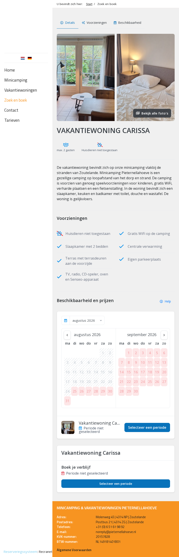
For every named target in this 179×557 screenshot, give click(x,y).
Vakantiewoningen (20, 90)
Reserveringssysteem (20, 551)
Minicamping (15, 80)
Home (9, 70)
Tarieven (11, 120)
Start (89, 4)
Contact (11, 110)
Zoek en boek (15, 100)
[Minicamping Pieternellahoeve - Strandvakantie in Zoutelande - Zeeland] (26, 25)
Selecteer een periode (147, 427)
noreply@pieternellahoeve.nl (116, 531)
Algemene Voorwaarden (74, 549)
